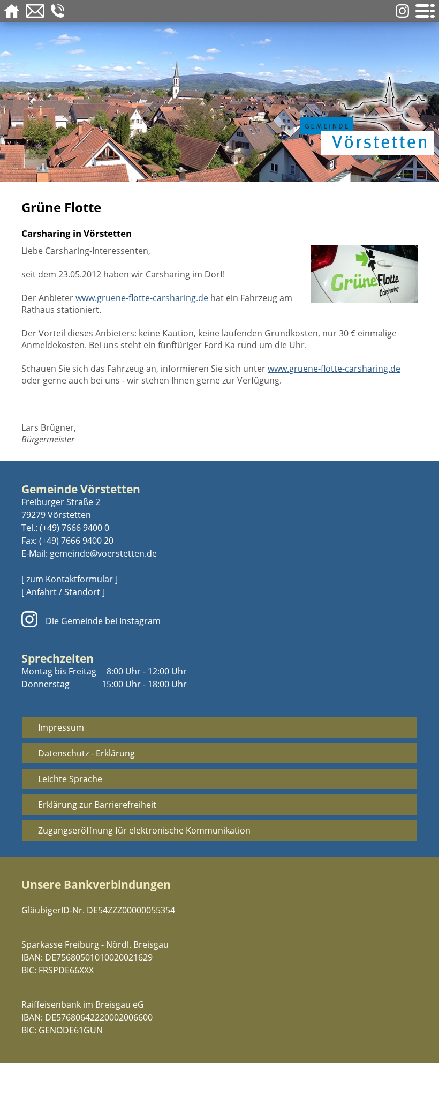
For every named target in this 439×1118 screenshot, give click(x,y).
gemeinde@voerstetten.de (103, 553)
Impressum (61, 727)
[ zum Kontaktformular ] (69, 579)
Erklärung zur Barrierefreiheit (97, 805)
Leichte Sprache (70, 779)
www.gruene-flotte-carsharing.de (141, 298)
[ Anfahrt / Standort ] (63, 592)
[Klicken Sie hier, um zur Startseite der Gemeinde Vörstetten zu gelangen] (364, 113)
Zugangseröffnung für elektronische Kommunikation (144, 830)
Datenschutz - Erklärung (86, 753)
